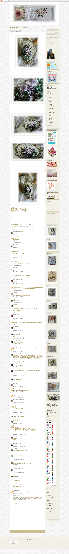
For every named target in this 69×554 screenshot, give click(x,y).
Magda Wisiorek (16, 443)
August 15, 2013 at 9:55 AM (18, 330)
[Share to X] (28, 224)
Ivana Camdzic (16, 353)
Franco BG (15, 490)
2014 (49, 101)
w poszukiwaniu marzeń (17, 399)
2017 (49, 97)
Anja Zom (15, 259)
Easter (48, 495)
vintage (31, 226)
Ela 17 (14, 244)
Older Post (42, 531)
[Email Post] (25, 224)
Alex (14, 267)
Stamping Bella (49, 497)
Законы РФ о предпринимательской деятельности (24, 491)
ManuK (14, 369)
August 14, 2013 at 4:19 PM (18, 283)
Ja (13, 388)
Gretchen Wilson (16, 347)
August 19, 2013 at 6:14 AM (18, 386)
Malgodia (15, 299)
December (50, 104)
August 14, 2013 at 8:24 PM (18, 302)
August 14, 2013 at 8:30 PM (18, 312)
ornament (28, 226)
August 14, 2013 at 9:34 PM (18, 318)
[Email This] (26, 224)
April (50, 118)
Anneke (14, 425)
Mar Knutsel (15, 340)
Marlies (14, 420)
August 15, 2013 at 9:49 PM (18, 351)
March (50, 119)
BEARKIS (15, 274)
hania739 (15, 377)
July (49, 114)
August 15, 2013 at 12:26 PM (18, 344)
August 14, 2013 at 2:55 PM (18, 247)
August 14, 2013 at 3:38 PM (18, 271)
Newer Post (13, 531)
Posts (12, 541)
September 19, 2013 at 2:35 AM (19, 434)
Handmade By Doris (17, 468)
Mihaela (14, 326)
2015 (49, 100)
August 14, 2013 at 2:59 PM (18, 257)
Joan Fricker (15, 314)
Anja (14, 304)
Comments (13, 543)
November (50, 105)
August (50, 108)
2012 (49, 124)
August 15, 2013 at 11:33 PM (18, 361)
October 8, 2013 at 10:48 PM (18, 472)
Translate (54, 88)
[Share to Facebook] (29, 224)
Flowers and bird (52, 112)
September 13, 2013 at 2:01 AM (19, 412)
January (50, 122)
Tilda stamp (49, 498)
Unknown (15, 394)
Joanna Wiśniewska (17, 231)
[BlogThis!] (27, 224)
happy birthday (49, 503)
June (50, 115)
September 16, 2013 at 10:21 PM (19, 423)
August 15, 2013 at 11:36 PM (18, 366)
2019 (49, 94)
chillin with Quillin (16, 279)
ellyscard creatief (16, 436)
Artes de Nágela (16, 236)
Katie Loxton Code (16, 495)
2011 (49, 125)
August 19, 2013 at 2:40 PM (18, 391)
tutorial (48, 511)
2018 (49, 96)
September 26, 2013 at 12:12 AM (19, 451)
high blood (25, 486)
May (49, 116)
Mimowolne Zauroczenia (17, 454)
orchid (48, 505)
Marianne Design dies (22, 226)
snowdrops (49, 508)
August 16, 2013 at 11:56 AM (18, 375)
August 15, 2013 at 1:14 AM (18, 324)
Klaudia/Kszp (15, 363)
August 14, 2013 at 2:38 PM (18, 234)
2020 (49, 93)
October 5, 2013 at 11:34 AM (18, 459)
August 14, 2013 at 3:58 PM (18, 277)
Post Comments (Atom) (30, 534)
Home (28, 531)
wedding (48, 513)
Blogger (36, 546)
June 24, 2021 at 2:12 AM (18, 493)
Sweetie (14, 292)
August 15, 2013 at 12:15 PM (18, 338)
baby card (48, 500)
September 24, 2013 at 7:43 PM (19, 446)
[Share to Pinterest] (30, 224)
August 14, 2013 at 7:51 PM (18, 296)
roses (48, 506)
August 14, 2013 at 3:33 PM (18, 265)
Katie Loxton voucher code (23, 499)
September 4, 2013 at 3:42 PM (18, 397)
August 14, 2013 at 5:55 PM (18, 290)
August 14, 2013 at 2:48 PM (18, 242)
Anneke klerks (16, 461)
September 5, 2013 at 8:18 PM (18, 402)
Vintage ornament (52, 109)
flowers (15, 226)
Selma (14, 383)
